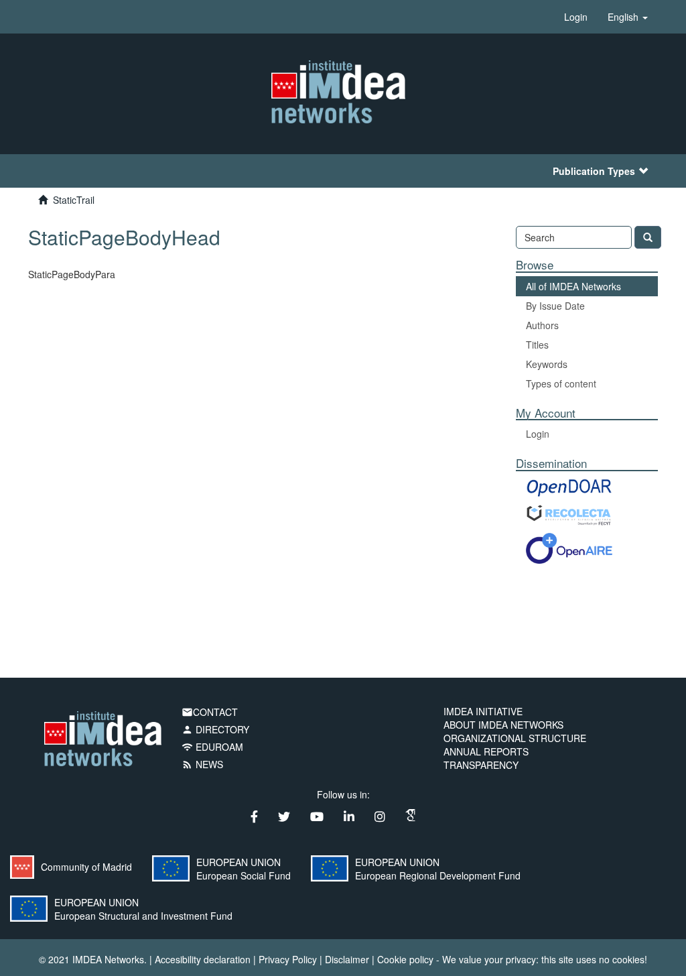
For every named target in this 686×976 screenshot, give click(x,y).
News (202, 764)
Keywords (546, 364)
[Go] (647, 237)
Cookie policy (405, 959)
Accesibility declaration (203, 959)
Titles (537, 344)
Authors (542, 325)
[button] (628, 17)
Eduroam (212, 746)
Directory (215, 729)
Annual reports (486, 751)
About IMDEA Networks (503, 724)
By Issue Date (555, 305)
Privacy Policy (288, 959)
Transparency (481, 765)
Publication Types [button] (594, 171)
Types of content (561, 383)
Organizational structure (514, 738)
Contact (210, 712)
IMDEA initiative (483, 711)
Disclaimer (347, 959)
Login (537, 433)
